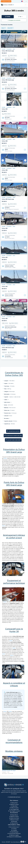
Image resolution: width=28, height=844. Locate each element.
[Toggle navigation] (25, 4)
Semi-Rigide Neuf (15, 809)
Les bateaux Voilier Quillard (14, 435)
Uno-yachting (8, 356)
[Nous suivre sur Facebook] (21, 842)
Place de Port (15, 823)
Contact (15, 828)
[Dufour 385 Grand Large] (14, 41)
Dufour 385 (5, 109)
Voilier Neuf (14, 806)
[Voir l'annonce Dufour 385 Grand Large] (25, 59)
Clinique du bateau (9, 295)
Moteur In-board (14, 819)
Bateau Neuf (15, 803)
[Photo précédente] (3, 41)
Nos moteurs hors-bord (14, 440)
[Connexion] (26, 1)
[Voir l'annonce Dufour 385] (25, 117)
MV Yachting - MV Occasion (11, 59)
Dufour (5, 458)
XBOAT (6, 149)
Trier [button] (20, 16)
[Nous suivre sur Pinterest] (23, 842)
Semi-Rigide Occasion (15, 811)
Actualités (14, 830)
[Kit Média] (25, 842)
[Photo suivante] (25, 41)
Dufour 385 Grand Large (8, 51)
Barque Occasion (15, 816)
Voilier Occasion (14, 807)
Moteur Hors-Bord (14, 818)
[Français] (22, 1)
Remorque (14, 821)
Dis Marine (7, 207)
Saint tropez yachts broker (10, 327)
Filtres (8, 16)
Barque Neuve (14, 815)
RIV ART (8, 842)
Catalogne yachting (9, 266)
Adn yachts (7, 117)
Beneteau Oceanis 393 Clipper (9, 770)
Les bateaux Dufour (14, 431)
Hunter (14, 648)
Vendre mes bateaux (14, 797)
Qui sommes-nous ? (14, 827)
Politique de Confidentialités (14, 836)
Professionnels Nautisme (15, 833)
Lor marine (7, 236)
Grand (10, 711)
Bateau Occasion (15, 804)
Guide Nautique (14, 832)
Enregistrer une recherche (14, 20)
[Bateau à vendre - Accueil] (7, 5)
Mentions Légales (15, 835)
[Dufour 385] (14, 99)
